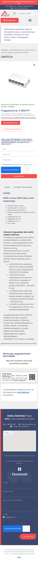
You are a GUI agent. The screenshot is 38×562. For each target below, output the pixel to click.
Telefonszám (8, 491)
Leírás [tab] (7, 187)
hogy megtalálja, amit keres (19, 419)
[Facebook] (19, 469)
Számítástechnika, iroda (19, 50)
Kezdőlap (4, 50)
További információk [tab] (23, 187)
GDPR (5, 515)
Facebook (19, 474)
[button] (30, 20)
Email (5, 483)
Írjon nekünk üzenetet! (12, 500)
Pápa (19, 415)
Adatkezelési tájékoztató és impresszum (19, 456)
